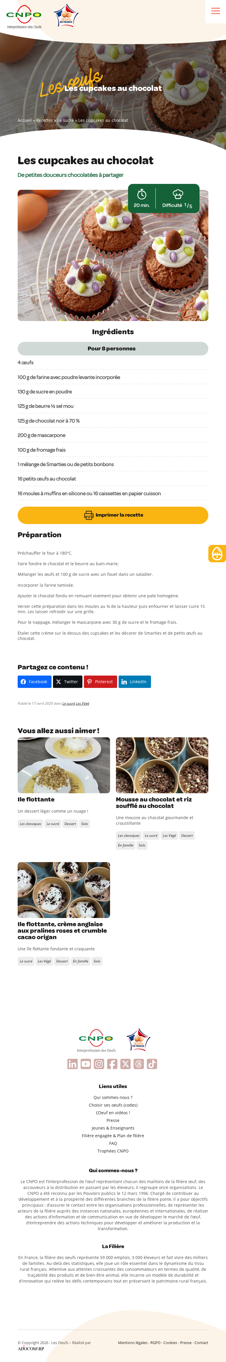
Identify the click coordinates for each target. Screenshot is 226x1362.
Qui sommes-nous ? (113, 1097)
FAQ (113, 1143)
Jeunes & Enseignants (113, 1128)
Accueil (25, 120)
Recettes (44, 120)
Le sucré (65, 120)
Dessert (70, 823)
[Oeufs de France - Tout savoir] (66, 16)
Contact (201, 1342)
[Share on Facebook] (23, 787)
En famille (125, 845)
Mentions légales (132, 1342)
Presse (113, 1120)
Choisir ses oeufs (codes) (113, 1105)
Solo (84, 823)
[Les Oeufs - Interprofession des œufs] (24, 16)
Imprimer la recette (119, 515)
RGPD (155, 1342)
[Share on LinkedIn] (47, 787)
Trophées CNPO (113, 1151)
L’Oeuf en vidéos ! (113, 1112)
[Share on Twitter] (35, 787)
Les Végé (82, 703)
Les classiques (30, 823)
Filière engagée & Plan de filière (113, 1135)
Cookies (170, 1342)
